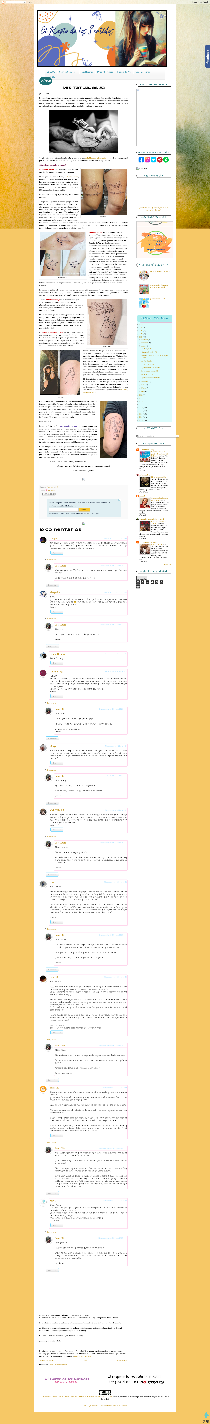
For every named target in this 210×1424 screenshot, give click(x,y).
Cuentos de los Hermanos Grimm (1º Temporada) (159, 286)
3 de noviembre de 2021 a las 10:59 (115, 1087)
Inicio (85, 1360)
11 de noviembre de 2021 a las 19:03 (110, 1238)
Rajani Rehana (57, 653)
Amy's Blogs (56, 671)
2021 (141, 337)
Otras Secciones (142, 72)
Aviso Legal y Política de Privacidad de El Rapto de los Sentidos (105, 1405)
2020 (141, 395)
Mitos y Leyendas (105, 72)
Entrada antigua (122, 1360)
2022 (141, 334)
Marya (53, 746)
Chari (52, 882)
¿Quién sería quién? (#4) (149, 352)
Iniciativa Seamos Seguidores (160, 271)
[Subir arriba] (206, 1417)
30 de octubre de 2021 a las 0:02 (116, 671)
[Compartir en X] (48, 494)
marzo (143, 384)
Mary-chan (55, 592)
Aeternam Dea (144, 475)
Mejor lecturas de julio (159, 477)
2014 (141, 414)
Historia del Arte (124, 72)
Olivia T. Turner (156, 544)
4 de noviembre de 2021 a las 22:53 (115, 1200)
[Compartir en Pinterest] (54, 494)
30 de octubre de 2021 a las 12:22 (115, 882)
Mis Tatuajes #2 (146, 349)
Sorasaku (54, 1087)
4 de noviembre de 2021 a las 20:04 (111, 1148)
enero (143, 391)
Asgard (142, 496)
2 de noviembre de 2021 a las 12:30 (111, 776)
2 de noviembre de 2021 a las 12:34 (111, 1045)
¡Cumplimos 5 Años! (157, 299)
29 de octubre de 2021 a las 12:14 (115, 592)
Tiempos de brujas (147, 374)
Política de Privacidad (82, 1356)
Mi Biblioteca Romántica (148, 542)
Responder (57, 552)
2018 (141, 401)
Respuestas (51, 559)
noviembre (145, 343)
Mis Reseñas (87, 72)
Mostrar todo (167, 564)
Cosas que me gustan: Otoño (150, 371)
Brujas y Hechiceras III (149, 364)
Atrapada (54, 538)
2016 (141, 407)
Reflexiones (50, 490)
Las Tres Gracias (146, 361)
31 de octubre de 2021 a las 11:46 (115, 977)
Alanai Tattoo (72, 176)
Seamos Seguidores (68, 72)
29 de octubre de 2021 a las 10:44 (115, 538)
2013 (141, 417)
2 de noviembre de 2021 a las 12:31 (111, 842)
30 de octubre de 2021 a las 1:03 (116, 746)
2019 (141, 398)
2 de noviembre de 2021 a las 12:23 (111, 565)
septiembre (145, 381)
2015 (141, 410)
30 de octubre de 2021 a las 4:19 (116, 810)
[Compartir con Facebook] (51, 494)
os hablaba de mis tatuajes (95, 157)
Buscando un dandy (146, 449)
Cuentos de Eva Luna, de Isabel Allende (159, 499)
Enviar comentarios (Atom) (58, 1364)
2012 (141, 420)
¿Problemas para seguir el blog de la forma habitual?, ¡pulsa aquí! (153, 208)
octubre (144, 346)
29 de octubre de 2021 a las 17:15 (115, 654)
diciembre (144, 339)
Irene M (54, 977)
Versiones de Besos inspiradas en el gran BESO (154, 356)
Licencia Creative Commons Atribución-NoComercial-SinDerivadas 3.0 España (85, 1396)
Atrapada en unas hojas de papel (151, 519)
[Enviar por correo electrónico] (43, 494)
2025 (141, 324)
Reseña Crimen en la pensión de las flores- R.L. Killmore (160, 454)
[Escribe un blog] (46, 494)
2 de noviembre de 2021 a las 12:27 (111, 624)
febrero (143, 388)
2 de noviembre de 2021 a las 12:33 (111, 935)
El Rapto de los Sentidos (49, 1396)
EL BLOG (51, 72)
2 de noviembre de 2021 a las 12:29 (111, 709)
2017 (141, 404)
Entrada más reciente (47, 1360)
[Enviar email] (141, 168)
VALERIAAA (57, 810)
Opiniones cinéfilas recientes (150, 377)
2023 (141, 330)
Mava (53, 1200)
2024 (141, 327)
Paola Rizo (60, 565)
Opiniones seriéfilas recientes (151, 367)
